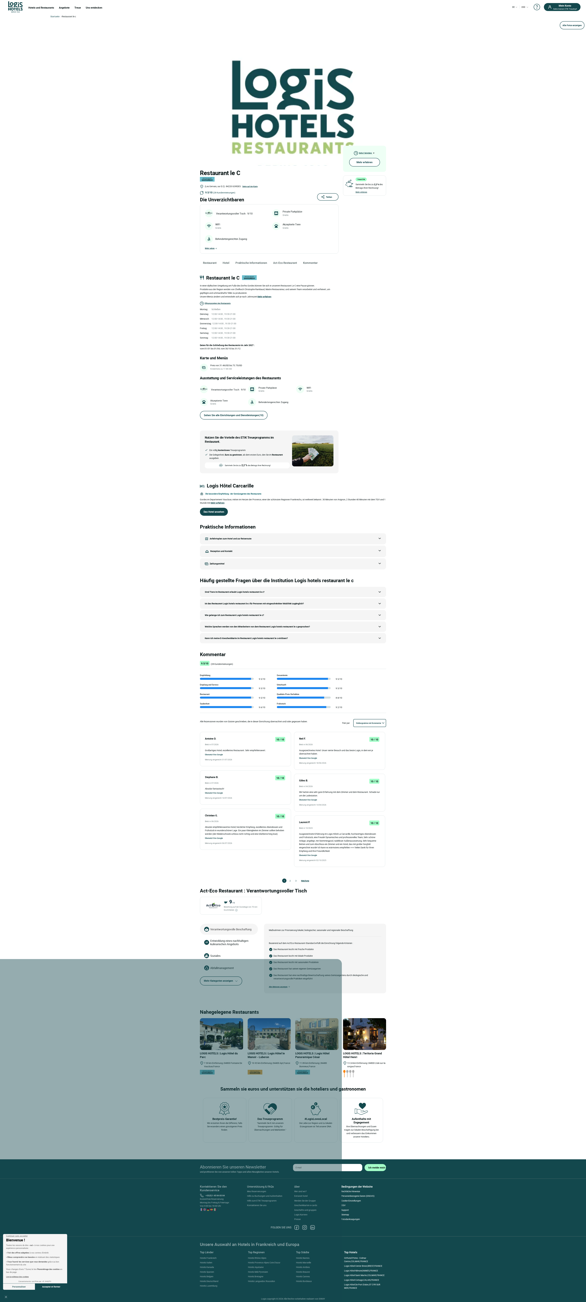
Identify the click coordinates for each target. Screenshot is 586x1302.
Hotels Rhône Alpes (257, 1257)
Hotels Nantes (302, 1257)
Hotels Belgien (206, 1276)
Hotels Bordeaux (304, 1281)
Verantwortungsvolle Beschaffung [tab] (230, 929)
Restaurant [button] (210, 263)
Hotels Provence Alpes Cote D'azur (264, 1262)
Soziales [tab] (215, 956)
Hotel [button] (226, 263)
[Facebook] (296, 1227)
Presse (297, 1219)
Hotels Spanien (207, 1271)
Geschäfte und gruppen (305, 1210)
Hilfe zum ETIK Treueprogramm (262, 1200)
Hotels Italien (206, 1262)
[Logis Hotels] (15, 6)
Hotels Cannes (303, 1276)
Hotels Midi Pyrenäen (258, 1271)
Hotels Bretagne (255, 1276)
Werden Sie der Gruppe (305, 1200)
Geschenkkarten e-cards (305, 1205)
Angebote (64, 7)
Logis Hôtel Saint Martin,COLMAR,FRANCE (364, 1275)
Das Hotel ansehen (214, 511)
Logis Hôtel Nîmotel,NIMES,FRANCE (361, 1270)
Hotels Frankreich (208, 1257)
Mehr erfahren (364, 162)
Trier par (346, 723)
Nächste (302, 880)
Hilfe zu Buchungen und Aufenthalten (264, 1195)
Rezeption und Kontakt (221, 550)
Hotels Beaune (303, 1271)
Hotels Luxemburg (208, 1285)
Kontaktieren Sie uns (256, 1205)
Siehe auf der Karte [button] (250, 186)
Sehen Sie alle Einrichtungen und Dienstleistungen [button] (234, 415)
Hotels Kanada (207, 1267)
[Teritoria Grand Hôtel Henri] (364, 1034)
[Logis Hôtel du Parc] (221, 1034)
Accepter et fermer (51, 1286)
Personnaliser (19, 1286)
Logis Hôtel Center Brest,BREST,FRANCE (363, 1265)
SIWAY (322, 1298)
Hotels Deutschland (209, 1281)
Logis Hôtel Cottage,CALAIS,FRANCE (361, 1279)
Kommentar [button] (310, 263)
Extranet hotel (300, 1195)
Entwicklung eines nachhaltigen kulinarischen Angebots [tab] (229, 942)
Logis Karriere (300, 1214)
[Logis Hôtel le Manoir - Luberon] (269, 1034)
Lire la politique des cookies (17, 1276)
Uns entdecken (94, 7)
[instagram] (304, 1227)
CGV (343, 1205)
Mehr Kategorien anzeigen (218, 980)
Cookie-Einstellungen (351, 1200)
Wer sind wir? (300, 1191)
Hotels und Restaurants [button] (41, 7)
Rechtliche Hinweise (350, 1191)
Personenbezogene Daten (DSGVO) (357, 1195)
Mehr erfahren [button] (264, 296)
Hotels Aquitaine (256, 1267)
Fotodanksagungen (350, 1219)
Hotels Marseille (303, 1262)
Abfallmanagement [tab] (222, 968)
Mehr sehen (210, 248)
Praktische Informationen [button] (251, 263)
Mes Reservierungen (256, 1191)
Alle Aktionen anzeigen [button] (278, 986)
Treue (77, 7)
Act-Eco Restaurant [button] (285, 263)
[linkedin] (312, 1227)
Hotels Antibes (303, 1267)
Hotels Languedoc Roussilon (261, 1281)
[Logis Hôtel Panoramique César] (316, 1034)
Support (345, 1210)
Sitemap (345, 1214)
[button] (6, 1296)
